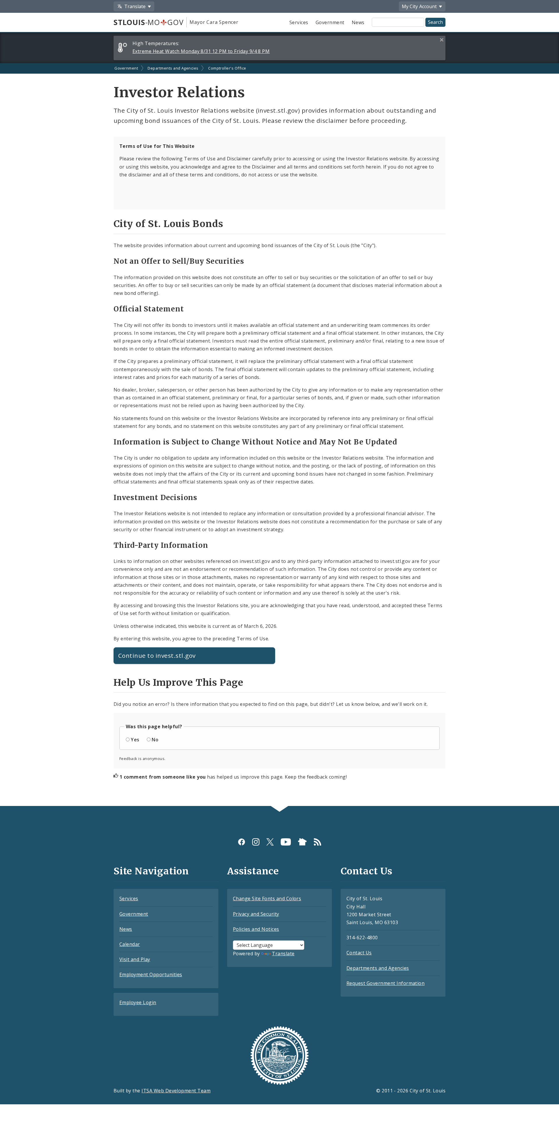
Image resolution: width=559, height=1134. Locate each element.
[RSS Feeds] (317, 841)
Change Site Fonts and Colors (267, 898)
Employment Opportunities (150, 974)
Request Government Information (385, 983)
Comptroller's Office (227, 68)
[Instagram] (255, 841)
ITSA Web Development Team (175, 1090)
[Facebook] (241, 841)
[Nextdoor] (302, 841)
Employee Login (137, 1002)
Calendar (129, 944)
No (155, 739)
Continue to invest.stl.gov (156, 655)
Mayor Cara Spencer (214, 22)
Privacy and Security (256, 914)
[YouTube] (286, 841)
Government (330, 22)
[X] (270, 841)
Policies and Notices (256, 929)
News (358, 22)
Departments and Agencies (173, 68)
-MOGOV (148, 22)
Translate (283, 953)
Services (298, 22)
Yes (135, 739)
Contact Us (359, 952)
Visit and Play (134, 959)
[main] (279, 435)
